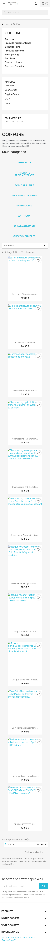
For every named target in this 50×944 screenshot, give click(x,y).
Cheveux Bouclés (14, 66)
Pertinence (25, 245)
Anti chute (10, 39)
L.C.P (7, 98)
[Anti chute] (24, 159)
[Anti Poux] (24, 212)
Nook (7, 103)
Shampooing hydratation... (25, 438)
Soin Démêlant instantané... (25, 728)
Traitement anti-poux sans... (25, 776)
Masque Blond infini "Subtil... (25, 679)
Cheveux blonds (13, 62)
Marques (10, 81)
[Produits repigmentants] (24, 169)
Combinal (9, 85)
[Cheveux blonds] (24, 222)
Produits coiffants (14, 50)
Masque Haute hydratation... (25, 583)
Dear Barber (11, 90)
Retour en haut (35, 852)
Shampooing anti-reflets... (25, 487)
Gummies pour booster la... (25, 390)
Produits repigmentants (18, 43)
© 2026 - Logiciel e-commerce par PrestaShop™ (19, 939)
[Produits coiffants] (24, 192)
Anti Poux (10, 58)
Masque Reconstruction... (25, 631)
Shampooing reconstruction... (25, 535)
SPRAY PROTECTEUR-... (25, 824)
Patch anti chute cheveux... (25, 294)
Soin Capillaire (12, 46)
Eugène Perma (12, 94)
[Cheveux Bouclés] (24, 232)
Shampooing (12, 54)
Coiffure (13, 33)
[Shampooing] (24, 202)
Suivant (41, 844)
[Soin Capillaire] (24, 181)
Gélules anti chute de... (25, 342)
